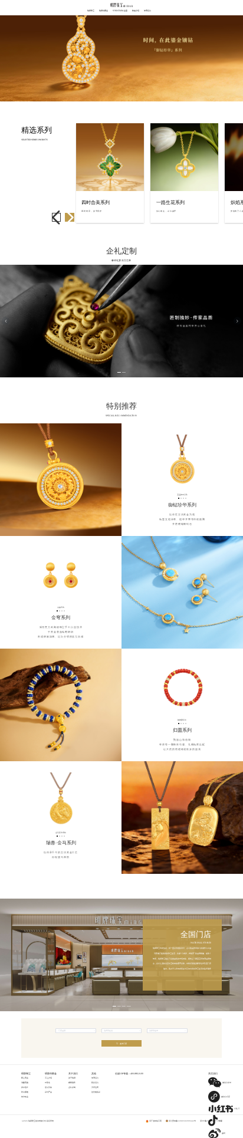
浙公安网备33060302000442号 (182, 1121)
